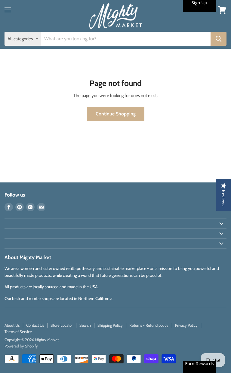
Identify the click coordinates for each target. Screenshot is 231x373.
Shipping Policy (110, 325)
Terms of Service (18, 331)
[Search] (218, 39)
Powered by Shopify (21, 346)
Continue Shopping (116, 114)
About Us (12, 325)
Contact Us (35, 325)
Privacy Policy (186, 325)
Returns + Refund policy (148, 325)
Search (85, 325)
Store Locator (62, 325)
